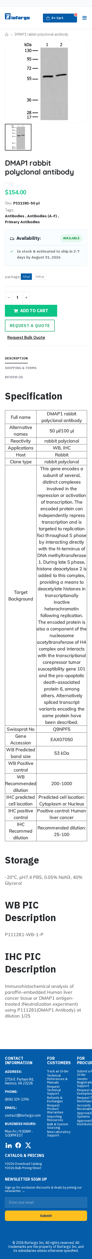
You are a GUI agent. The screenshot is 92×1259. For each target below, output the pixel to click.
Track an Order (58, 1071)
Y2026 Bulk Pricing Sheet (23, 1168)
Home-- (7, 34)
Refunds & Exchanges (55, 1099)
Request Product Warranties (55, 1108)
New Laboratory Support (58, 1133)
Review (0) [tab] (14, 377)
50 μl (26, 276)
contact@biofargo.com (23, 1115)
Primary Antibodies (22, 221)
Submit (46, 1216)
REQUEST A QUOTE (30, 325)
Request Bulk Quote (26, 337)
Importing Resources (55, 1118)
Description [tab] (16, 358)
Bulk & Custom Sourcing (57, 1126)
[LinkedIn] (8, 1145)
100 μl (40, 276)
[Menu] (84, 18)
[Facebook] (18, 1145)
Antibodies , (16, 215)
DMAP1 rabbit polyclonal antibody (39, 167)
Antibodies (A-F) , (43, 215)
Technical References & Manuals (57, 1078)
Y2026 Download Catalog (23, 1164)
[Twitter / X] (28, 1145)
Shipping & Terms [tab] (21, 368)
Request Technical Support (54, 1090)
